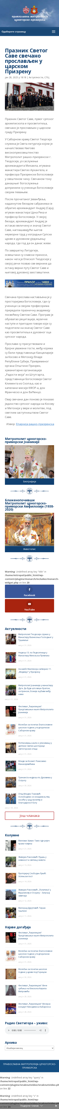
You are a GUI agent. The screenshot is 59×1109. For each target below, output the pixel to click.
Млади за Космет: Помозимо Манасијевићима (32, 762)
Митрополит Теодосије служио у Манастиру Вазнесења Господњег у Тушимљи (35, 637)
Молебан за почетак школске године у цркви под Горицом (32, 970)
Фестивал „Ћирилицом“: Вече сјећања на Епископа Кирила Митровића (32, 988)
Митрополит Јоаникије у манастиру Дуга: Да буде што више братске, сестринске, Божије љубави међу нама (35, 690)
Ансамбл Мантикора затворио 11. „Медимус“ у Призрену (34, 670)
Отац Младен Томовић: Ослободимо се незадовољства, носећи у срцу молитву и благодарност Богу (34, 798)
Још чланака (29, 815)
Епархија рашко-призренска (35, 424)
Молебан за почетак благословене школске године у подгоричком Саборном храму (35, 727)
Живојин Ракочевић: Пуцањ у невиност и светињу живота (32, 858)
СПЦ (46, 77)
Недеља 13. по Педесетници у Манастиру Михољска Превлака (33, 654)
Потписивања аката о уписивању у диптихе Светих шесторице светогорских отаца (35, 746)
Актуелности (36, 77)
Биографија (29, 481)
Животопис (29, 549)
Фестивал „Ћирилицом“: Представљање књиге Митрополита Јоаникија (35, 709)
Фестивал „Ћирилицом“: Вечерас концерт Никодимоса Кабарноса (34, 1005)
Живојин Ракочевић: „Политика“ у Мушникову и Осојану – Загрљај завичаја (34, 892)
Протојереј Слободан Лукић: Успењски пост (32, 875)
